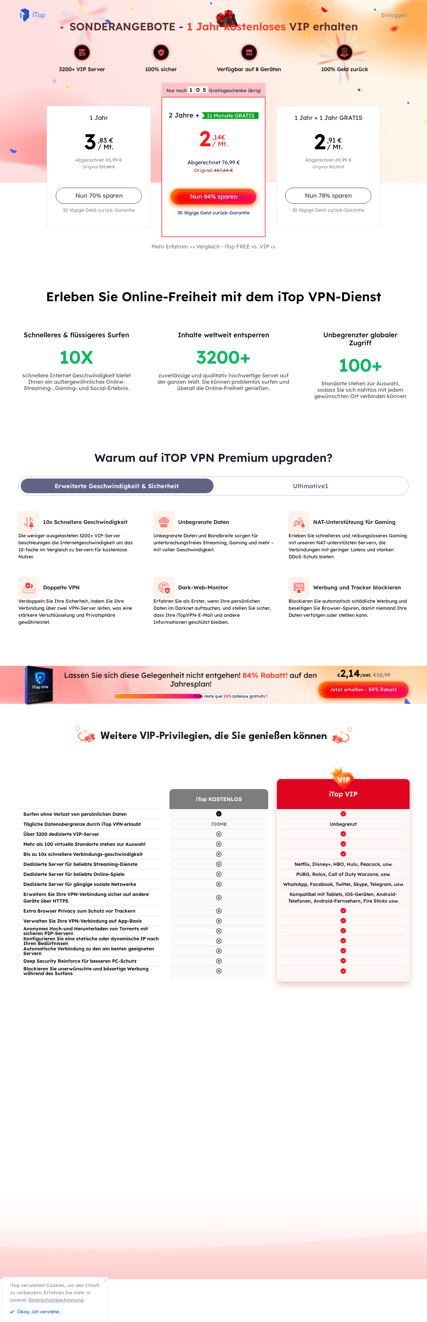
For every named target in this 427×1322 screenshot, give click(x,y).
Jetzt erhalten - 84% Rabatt (363, 690)
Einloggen (394, 15)
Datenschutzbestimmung (56, 1300)
